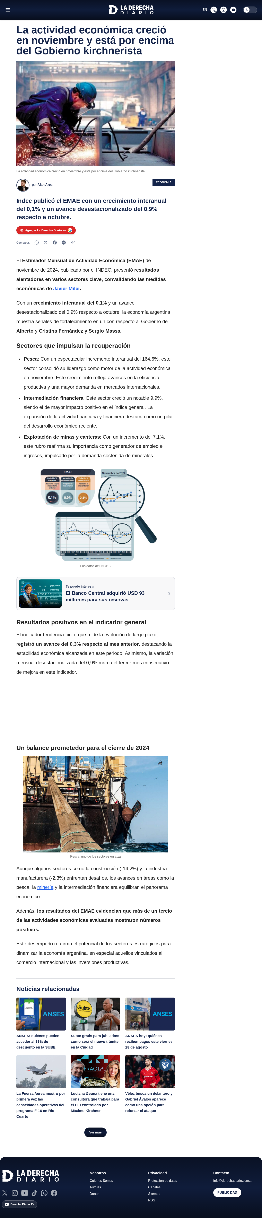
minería (45, 887)
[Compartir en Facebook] (54, 242)
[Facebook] (54, 1193)
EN (204, 9)
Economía (164, 182)
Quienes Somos (101, 1180)
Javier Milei (66, 288)
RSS (151, 1200)
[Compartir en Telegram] (63, 242)
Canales (154, 1187)
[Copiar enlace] (72, 242)
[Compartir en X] (45, 242)
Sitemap (154, 1193)
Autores (95, 1187)
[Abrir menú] (7, 9)
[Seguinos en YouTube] (233, 10)
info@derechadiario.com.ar (233, 1180)
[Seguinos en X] (213, 10)
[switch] (250, 10)
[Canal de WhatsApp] (44, 1193)
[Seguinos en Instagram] (223, 10)
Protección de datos (162, 1180)
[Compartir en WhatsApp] (36, 242)
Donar (94, 1193)
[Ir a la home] (131, 9)
